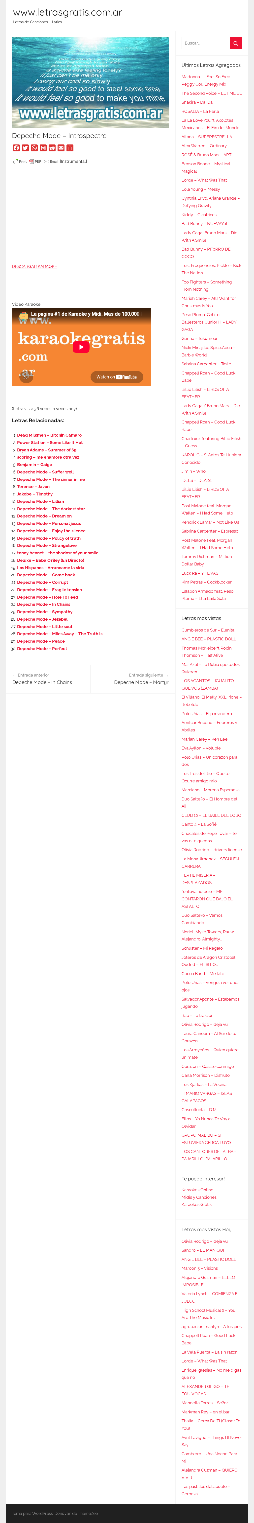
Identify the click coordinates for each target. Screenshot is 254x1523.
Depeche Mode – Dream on (44, 516)
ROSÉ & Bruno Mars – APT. (207, 154)
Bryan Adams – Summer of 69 (46, 449)
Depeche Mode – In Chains (43, 604)
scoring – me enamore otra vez (48, 457)
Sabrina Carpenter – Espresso (210, 531)
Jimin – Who (194, 471)
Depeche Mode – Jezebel (42, 619)
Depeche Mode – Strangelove (47, 545)
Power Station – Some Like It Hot (50, 442)
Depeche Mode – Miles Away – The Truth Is (59, 633)
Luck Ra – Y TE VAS (200, 573)
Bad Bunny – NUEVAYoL (205, 223)
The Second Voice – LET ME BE (212, 93)
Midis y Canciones (199, 1197)
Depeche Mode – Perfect (42, 648)
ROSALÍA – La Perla (200, 111)
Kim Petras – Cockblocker (207, 582)
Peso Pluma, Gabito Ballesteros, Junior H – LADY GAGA (209, 322)
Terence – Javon (33, 486)
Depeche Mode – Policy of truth (49, 538)
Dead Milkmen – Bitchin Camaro (49, 435)
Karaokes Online (197, 1189)
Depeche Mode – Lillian (40, 501)
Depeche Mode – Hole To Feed (47, 597)
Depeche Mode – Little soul (44, 626)
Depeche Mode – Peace (41, 641)
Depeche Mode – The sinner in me (51, 479)
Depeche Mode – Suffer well (45, 471)
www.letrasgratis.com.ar (67, 12)
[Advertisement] (90, 207)
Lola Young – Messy (201, 189)
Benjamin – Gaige (34, 464)
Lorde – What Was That (204, 180)
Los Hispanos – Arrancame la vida (50, 567)
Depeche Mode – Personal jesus (49, 523)
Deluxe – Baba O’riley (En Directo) (50, 560)
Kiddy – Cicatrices (199, 214)
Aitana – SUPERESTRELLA (207, 136)
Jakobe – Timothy (35, 494)
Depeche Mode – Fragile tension (49, 589)
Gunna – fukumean (200, 338)
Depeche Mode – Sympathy (44, 611)
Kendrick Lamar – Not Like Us (210, 522)
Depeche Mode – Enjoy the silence (51, 530)
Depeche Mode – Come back (46, 574)
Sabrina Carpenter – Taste (206, 363)
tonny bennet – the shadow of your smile (57, 552)
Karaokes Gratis (197, 1204)
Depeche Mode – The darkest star (51, 508)
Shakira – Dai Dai (198, 102)
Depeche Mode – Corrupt (42, 582)
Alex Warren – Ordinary (204, 145)
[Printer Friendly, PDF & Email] (36, 161)
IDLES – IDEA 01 (197, 480)
